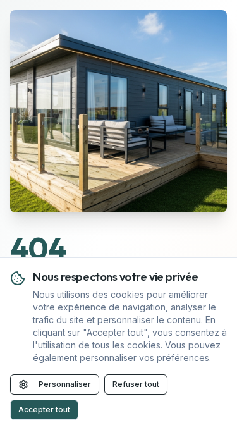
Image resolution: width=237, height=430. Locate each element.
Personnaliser (65, 384)
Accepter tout (44, 409)
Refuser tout (135, 384)
